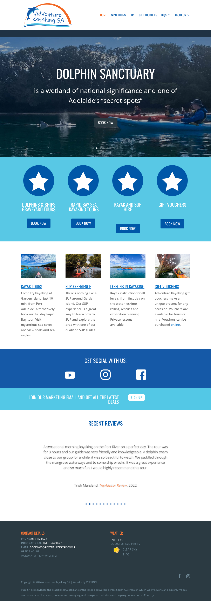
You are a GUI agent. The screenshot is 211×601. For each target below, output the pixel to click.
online (175, 324)
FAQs (163, 15)
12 (124, 504)
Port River (117, 539)
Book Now (105, 122)
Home (103, 15)
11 (121, 504)
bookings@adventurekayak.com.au (53, 547)
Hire (132, 15)
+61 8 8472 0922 (52, 543)
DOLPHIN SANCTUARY (105, 73)
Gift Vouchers (148, 15)
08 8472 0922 (39, 539)
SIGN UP (136, 397)
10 (117, 504)
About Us (180, 15)
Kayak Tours (118, 15)
